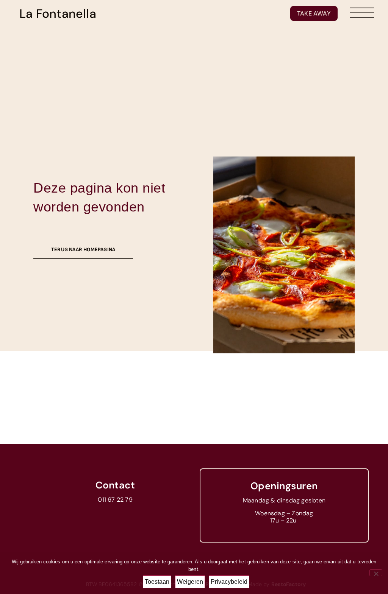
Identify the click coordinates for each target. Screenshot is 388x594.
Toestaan (157, 581)
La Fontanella (57, 14)
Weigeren (190, 581)
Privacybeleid (229, 581)
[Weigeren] (375, 572)
